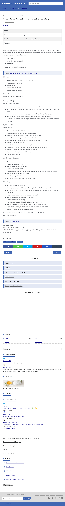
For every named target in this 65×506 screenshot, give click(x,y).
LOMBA (7, 342)
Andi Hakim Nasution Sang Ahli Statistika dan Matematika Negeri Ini (23, 424)
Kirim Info (25, 8)
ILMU (36, 338)
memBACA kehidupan (10, 422)
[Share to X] (27, 246)
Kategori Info (13, 8)
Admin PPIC (9, 263)
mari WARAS (7, 414)
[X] (52, 498)
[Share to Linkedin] (47, 246)
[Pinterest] (56, 498)
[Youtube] (62, 498)
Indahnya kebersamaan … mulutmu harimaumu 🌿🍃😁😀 (20, 408)
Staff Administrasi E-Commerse (15, 463)
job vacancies (7, 367)
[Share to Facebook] (8, 246)
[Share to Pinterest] (37, 246)
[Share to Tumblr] (57, 246)
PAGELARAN (38, 342)
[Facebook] (49, 498)
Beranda (4, 8)
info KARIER (7, 361)
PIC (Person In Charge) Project (15, 272)
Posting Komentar (9, 22)
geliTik (5, 406)
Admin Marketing (8, 453)
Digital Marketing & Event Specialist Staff (23, 73)
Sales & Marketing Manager (11, 446)
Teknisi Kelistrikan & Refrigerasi (12, 442)
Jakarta (7, 241)
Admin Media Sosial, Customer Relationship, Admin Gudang (21, 438)
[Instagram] (59, 498)
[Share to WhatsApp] (18, 246)
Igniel (62, 503)
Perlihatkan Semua (9, 428)
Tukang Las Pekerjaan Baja (14, 286)
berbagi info (13, 3)
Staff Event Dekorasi (12, 281)
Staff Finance (10, 467)
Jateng (13, 241)
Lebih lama (57, 252)
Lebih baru (8, 252)
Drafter (7, 268)
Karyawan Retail (11, 475)
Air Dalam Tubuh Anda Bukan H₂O (13, 416)
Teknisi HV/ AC (15, 221)
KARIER (5, 26)
